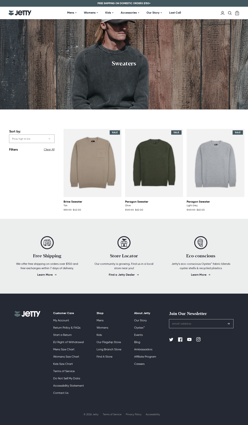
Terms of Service (64, 371)
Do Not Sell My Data (66, 378)
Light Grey (192, 205)
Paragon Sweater (136, 202)
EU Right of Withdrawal (68, 342)
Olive (128, 205)
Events (138, 335)
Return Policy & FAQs (66, 327)
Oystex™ (139, 327)
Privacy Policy (133, 414)
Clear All (49, 149)
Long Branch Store (109, 349)
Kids (108, 12)
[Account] (222, 12)
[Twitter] (171, 339)
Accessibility (153, 414)
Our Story (153, 12)
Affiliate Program (145, 356)
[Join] (228, 324)
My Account (61, 320)
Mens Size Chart (63, 349)
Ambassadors (143, 349)
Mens (70, 12)
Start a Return (62, 335)
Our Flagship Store (109, 342)
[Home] (20, 12)
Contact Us (60, 393)
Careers (139, 364)
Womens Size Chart (66, 356)
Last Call (175, 12)
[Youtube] (189, 339)
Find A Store (104, 356)
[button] (230, 13)
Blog (137, 342)
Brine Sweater (73, 202)
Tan (65, 205)
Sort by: (15, 131)
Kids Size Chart (63, 364)
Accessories (129, 12)
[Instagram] (198, 339)
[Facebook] (180, 339)
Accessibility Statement (68, 385)
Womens (89, 12)
